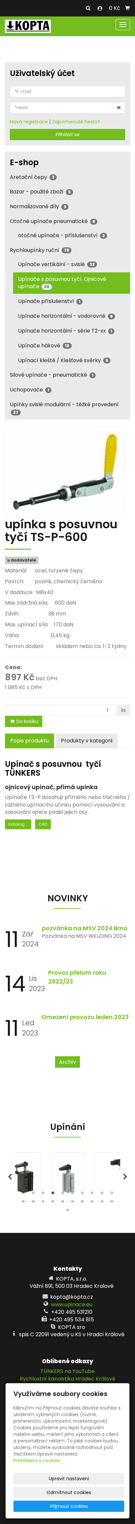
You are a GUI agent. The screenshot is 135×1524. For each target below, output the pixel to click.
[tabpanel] (67, 1177)
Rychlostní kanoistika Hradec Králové (67, 1379)
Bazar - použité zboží (40, 191)
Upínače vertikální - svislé (56, 264)
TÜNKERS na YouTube (67, 1371)
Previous (10, 1177)
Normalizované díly (38, 206)
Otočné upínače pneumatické (52, 221)
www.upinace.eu (71, 1304)
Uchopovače (29, 389)
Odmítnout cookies (69, 1492)
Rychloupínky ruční (39, 250)
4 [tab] (52, 1194)
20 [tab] (111, 1203)
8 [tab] (92, 1194)
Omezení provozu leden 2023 (85, 1017)
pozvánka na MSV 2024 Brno (84, 928)
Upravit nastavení (69, 1478)
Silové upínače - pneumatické (51, 375)
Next (125, 1177)
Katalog (18, 824)
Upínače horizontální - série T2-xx (65, 331)
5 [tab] (62, 1194)
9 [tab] (102, 1194)
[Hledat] (88, 8)
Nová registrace (29, 121)
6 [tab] (72, 1194)
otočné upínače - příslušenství (61, 235)
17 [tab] (82, 1203)
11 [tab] (23, 1203)
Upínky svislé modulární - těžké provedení (64, 408)
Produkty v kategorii (86, 740)
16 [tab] (72, 1203)
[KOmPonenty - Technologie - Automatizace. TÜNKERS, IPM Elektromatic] (28, 26)
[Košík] (127, 8)
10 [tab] (111, 1194)
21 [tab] (67, 1211)
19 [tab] (102, 1203)
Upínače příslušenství (49, 301)
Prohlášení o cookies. (37, 1460)
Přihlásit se (68, 134)
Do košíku (26, 721)
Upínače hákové (43, 345)
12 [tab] (33, 1203)
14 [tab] (52, 1203)
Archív (67, 1062)
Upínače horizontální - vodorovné (65, 316)
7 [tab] (82, 1194)
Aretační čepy (32, 177)
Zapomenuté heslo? (76, 121)
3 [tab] (43, 1194)
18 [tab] (92, 1203)
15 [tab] (62, 1203)
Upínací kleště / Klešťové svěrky (63, 360)
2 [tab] (33, 1194)
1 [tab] (23, 1194)
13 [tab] (43, 1203)
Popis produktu (29, 740)
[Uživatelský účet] (100, 8)
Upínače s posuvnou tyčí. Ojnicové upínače (62, 282)
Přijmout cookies (69, 1506)
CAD (43, 824)
